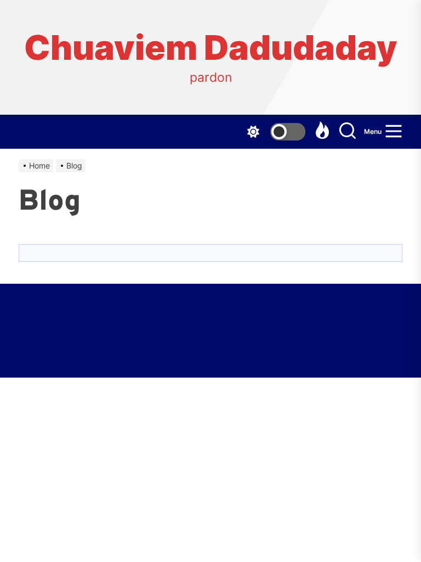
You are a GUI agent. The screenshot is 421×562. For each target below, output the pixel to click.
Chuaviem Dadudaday (210, 47)
